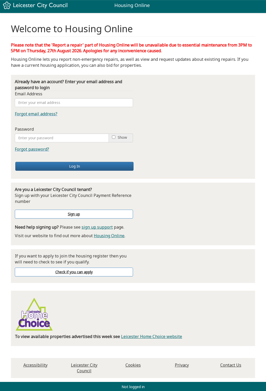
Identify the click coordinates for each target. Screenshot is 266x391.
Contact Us (230, 365)
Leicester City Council (84, 368)
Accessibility (35, 365)
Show (122, 137)
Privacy (182, 365)
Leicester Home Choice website (151, 336)
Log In (74, 166)
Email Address (28, 94)
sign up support (97, 227)
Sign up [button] (74, 213)
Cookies (133, 365)
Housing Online (109, 235)
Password (24, 129)
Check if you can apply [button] (74, 271)
